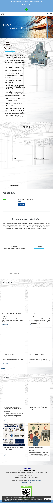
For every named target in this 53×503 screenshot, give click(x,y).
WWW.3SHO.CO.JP (26, 482)
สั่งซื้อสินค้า (22, 204)
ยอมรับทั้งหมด (47, 499)
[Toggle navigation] (51, 13)
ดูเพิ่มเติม (4, 324)
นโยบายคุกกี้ (8, 500)
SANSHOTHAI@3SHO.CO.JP (36, 1)
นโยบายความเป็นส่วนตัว (31, 499)
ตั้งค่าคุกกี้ (40, 499)
